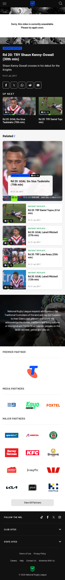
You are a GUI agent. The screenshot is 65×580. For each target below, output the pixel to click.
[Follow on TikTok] (41, 517)
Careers (13, 560)
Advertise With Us (47, 560)
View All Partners (32, 502)
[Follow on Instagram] (59, 517)
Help (22, 560)
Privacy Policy (40, 553)
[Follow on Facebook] (47, 517)
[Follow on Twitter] (53, 517)
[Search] (60, 4)
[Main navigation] (4, 4)
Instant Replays (12, 48)
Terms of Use (25, 553)
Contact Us (31, 560)
